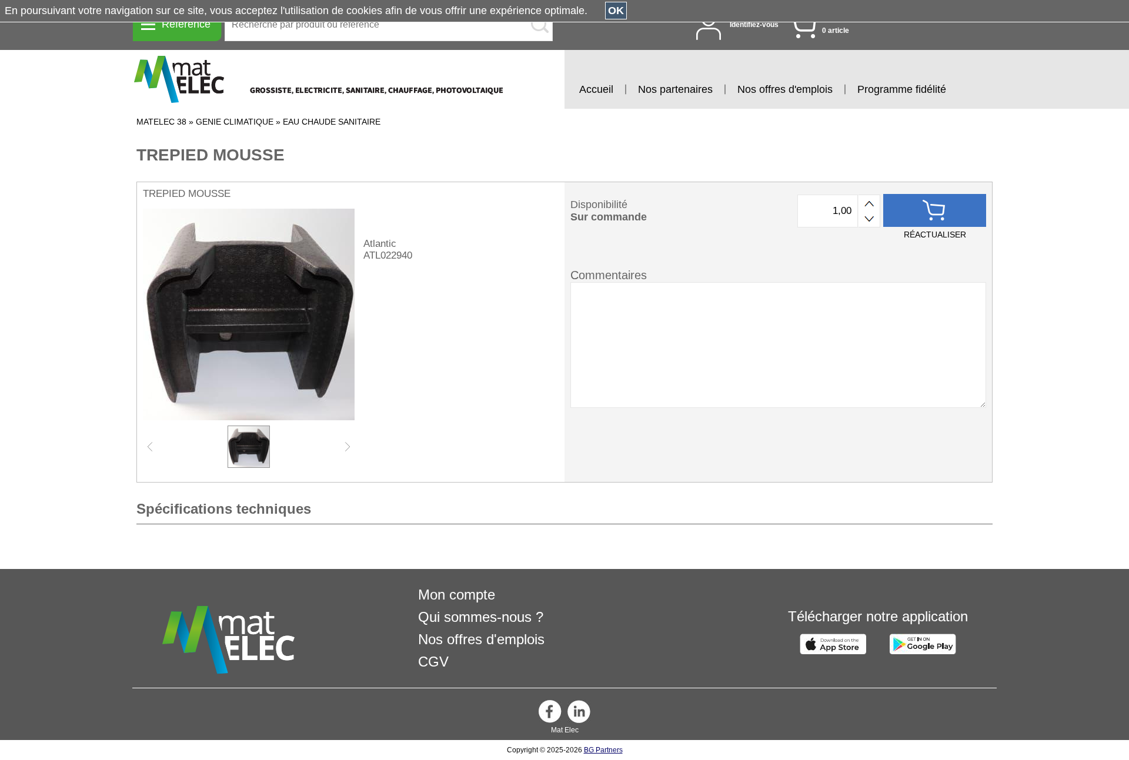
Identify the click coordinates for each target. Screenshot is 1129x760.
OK (616, 10)
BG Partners (603, 750)
